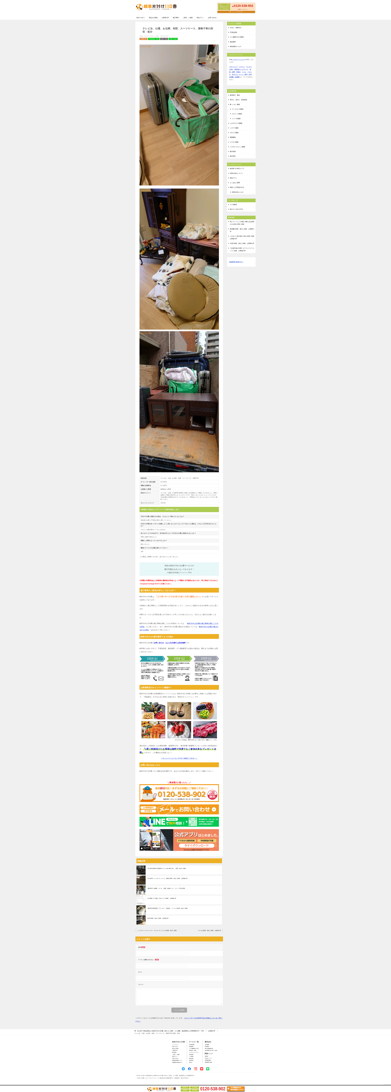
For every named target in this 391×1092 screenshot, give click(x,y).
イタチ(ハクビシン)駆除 (237, 147)
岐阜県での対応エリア (237, 168)
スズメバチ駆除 (237, 114)
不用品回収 (233, 32)
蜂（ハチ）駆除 (235, 104)
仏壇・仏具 (164, 39)
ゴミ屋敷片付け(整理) (237, 37)
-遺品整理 (191, 1046)
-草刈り (190, 1062)
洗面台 (238, 72)
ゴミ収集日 (233, 204)
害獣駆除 (233, 137)
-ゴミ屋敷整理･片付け (194, 1048)
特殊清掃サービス (235, 46)
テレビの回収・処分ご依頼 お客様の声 (209, 930)
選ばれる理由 (153, 17)
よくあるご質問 (235, 182)
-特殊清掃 (191, 1054)
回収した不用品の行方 (237, 187)
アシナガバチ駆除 (237, 109)
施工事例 (176, 17)
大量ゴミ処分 (173, 39)
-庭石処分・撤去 (192, 1050)
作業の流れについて (236, 173)
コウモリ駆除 (234, 142)
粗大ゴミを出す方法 (236, 209)
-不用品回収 (191, 1044)
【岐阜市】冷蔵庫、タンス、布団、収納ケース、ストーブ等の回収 (166, 888)
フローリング (233, 67)
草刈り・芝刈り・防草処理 (238, 100)
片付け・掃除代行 (235, 27)
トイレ (244, 72)
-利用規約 (207, 1046)
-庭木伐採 (191, 1058)
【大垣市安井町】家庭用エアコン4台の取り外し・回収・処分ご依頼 (166, 868)
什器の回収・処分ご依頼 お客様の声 (158, 918)
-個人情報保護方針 (209, 1048)
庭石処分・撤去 (235, 95)
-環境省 (206, 1056)
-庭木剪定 (191, 1060)
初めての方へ (140, 17)
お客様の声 (165, 17)
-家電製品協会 (208, 1060)
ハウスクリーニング (238, 59)
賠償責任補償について (177, 1060)
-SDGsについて (208, 1058)
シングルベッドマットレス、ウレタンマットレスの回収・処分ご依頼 (157, 930)
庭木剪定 (233, 156)
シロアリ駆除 (234, 128)
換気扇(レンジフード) (241, 69)
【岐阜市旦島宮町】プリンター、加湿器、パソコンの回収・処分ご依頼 (167, 908)
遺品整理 (233, 42)
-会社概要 (207, 1044)
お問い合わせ (212, 17)
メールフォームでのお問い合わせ (237, 11)
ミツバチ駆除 (236, 118)
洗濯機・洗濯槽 (234, 77)
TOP (170, 1031)
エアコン (242, 67)
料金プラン (200, 17)
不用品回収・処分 (154, 39)
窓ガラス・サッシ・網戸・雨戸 (242, 74)
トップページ (175, 1044)
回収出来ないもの (237, 192)
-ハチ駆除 (191, 1056)
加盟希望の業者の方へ (236, 262)
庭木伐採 (233, 151)
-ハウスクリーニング (193, 1052)
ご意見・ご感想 (188, 17)
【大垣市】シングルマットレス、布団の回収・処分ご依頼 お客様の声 (167, 878)
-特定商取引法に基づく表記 (211, 1050)
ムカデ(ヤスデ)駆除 (236, 123)
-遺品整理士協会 (208, 1062)
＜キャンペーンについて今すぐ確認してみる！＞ (179, 758)
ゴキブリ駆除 (234, 132)
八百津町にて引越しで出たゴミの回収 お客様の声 (161, 898)
